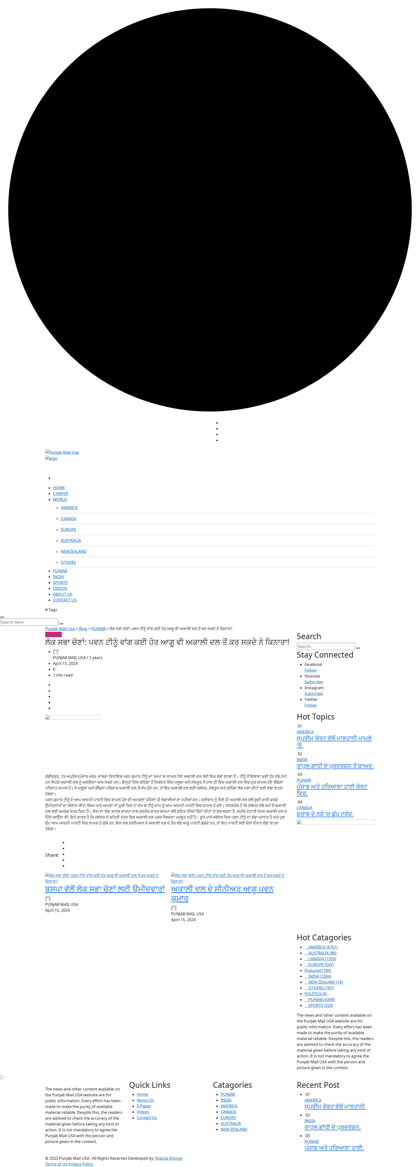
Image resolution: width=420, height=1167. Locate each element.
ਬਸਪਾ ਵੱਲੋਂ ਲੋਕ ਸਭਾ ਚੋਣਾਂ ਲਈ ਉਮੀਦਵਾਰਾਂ (105, 889)
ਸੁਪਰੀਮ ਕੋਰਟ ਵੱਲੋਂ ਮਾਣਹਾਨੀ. (335, 1106)
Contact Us (147, 1117)
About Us (145, 1100)
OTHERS (68, 562)
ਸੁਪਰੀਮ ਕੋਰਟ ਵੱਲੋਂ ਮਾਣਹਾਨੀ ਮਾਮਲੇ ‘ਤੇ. (334, 741)
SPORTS (60, 582)
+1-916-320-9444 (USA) (186, 430)
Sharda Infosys (169, 1158)
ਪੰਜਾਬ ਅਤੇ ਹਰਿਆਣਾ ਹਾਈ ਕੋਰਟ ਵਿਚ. (332, 790)
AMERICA (69, 507)
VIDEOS (60, 588)
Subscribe (314, 682)
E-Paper (144, 1106)
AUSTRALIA (71, 540)
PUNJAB (60, 571)
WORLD (60, 499)
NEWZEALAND (74, 551)
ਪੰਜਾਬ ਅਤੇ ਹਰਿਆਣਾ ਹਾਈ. (334, 1148)
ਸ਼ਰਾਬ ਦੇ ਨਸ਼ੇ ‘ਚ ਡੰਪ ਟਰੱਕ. (325, 814)
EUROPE (68, 529)
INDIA (58, 576)
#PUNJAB (53, 634)
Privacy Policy (80, 1164)
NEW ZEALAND (234, 1129)
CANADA (68, 518)
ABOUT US (62, 594)
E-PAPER (60, 493)
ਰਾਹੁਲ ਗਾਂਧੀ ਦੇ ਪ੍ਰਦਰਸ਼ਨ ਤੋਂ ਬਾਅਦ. (335, 766)
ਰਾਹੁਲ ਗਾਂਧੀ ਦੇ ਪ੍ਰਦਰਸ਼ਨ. (333, 1127)
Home (142, 1094)
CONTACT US (65, 600)
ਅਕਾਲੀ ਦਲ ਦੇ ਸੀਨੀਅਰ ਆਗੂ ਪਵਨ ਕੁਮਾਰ (222, 893)
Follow (310, 670)
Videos (143, 1112)
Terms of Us (56, 1164)
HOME (59, 487)
